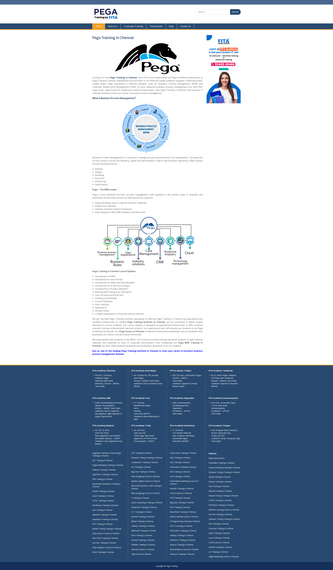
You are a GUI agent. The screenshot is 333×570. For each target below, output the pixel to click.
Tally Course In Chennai (141, 554)
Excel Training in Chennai (141, 535)
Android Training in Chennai (142, 516)
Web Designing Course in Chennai (145, 476)
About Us (112, 26)
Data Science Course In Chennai (105, 533)
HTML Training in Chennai (103, 500)
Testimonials (156, 26)
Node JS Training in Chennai (181, 544)
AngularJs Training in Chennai (104, 453)
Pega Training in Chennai (123, 77)
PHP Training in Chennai (102, 524)
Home (99, 26)
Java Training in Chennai (102, 510)
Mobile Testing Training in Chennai (106, 528)
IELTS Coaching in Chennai (181, 526)
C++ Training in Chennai (141, 512)
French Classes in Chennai (181, 493)
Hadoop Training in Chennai (104, 470)
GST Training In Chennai (102, 460)
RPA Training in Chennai (102, 479)
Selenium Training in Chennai (104, 514)
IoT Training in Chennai (218, 552)
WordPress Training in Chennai (105, 505)
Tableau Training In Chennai (143, 526)
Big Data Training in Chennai (143, 471)
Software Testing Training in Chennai (146, 457)
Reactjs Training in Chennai (220, 481)
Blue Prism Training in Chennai (105, 538)
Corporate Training (133, 26)
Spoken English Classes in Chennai (145, 481)
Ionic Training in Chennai (219, 486)
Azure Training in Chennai (103, 496)
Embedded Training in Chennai (221, 463)
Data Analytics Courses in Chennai (106, 547)
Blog (171, 26)
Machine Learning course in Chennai (224, 509)
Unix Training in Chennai (180, 476)
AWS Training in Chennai (180, 457)
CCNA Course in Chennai (219, 542)
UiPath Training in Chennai (103, 491)
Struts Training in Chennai (103, 552)
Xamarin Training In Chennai (181, 488)
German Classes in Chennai (142, 549)
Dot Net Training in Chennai (104, 543)
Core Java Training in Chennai (221, 528)
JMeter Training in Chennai (142, 521)
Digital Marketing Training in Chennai (107, 465)
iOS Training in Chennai (141, 467)
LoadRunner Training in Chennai (144, 462)
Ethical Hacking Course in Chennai (184, 516)
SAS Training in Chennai (180, 462)
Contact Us (185, 26)
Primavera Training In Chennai (221, 505)
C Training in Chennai (140, 498)
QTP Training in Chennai (141, 453)
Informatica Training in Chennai (183, 467)
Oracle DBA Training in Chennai (183, 453)
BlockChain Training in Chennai (183, 512)
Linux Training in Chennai (219, 538)
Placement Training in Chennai (144, 507)
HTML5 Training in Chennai (220, 500)
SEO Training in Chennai (180, 471)
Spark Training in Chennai (219, 533)
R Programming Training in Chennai (185, 521)
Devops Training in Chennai (142, 540)
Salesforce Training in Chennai (105, 474)
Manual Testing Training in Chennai (223, 495)
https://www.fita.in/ (217, 458)
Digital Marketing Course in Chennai (224, 556)
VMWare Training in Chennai (143, 544)
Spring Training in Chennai (219, 477)
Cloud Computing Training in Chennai (146, 502)
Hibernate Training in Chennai (143, 530)
